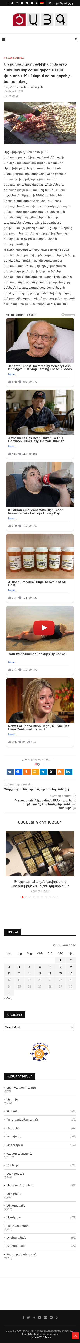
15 (60, 973)
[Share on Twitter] (52, 772)
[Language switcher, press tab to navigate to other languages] (42, 3)
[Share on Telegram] (43, 772)
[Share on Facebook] (18, 772)
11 (19, 973)
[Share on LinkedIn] (68, 772)
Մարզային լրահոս (41, 1185)
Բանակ (41, 1111)
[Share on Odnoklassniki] (27, 772)
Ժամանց (41, 1128)
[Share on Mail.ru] (35, 772)
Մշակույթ (41, 1217)
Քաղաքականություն (22, 1254)
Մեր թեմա (14, 1193)
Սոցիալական (41, 1237)
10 (9, 973)
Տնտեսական (41, 1246)
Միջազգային (16, 1205)
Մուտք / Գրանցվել (61, 3)
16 (71, 973)
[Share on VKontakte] (10, 772)
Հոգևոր (41, 1165)
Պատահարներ (18, 1225)
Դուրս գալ (41, 9)
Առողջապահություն (21, 1087)
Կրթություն (41, 1145)
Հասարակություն (14, 58)
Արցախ (12, 1099)
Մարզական (15, 1173)
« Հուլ (8, 998)
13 (40, 973)
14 (50, 973)
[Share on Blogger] (60, 772)
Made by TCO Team (40, 1337)
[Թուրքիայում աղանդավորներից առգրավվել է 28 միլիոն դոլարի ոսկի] (40, 853)
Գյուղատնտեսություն (41, 1119)
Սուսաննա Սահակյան (29, 87)
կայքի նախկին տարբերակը (40, 1334)
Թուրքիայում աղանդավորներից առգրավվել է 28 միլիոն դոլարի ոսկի (40, 884)
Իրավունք (41, 1136)
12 (29, 973)
